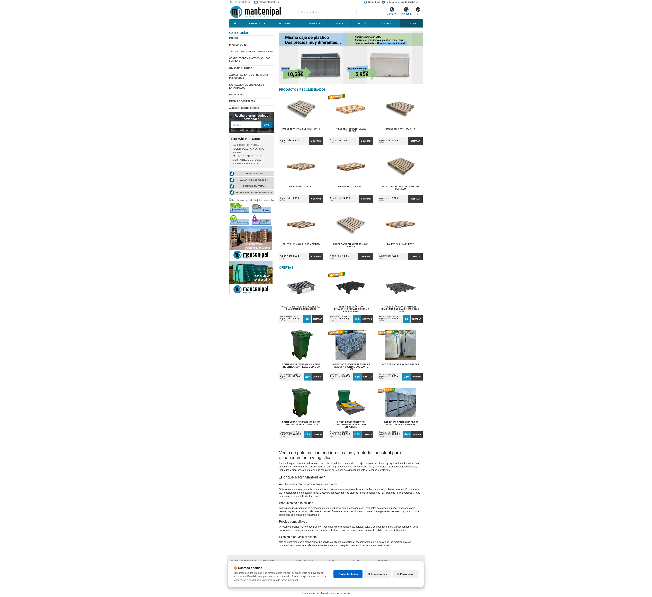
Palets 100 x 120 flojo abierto (301, 244)
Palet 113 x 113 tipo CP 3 (400, 129)
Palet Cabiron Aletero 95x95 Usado (350, 245)
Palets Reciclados (245, 145)
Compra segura (254, 173)
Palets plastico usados (248, 148)
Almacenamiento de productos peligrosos (249, 76)
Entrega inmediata (254, 186)
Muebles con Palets (242, 101)
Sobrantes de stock (246, 159)
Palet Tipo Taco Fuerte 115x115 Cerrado (400, 187)
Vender (411, 23)
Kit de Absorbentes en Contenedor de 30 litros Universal (351, 424)
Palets (233, 38)
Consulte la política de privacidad (244, 130)
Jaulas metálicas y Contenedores (251, 51)
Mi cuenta (406, 13)
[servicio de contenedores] (251, 277)
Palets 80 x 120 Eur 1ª (351, 186)
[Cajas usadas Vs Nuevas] (351, 57)
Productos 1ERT (239, 44)
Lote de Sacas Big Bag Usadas (400, 364)
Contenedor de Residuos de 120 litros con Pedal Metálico (301, 423)
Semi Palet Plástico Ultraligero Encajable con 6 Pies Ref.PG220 (351, 309)
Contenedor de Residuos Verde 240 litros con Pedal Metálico (301, 365)
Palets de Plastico (245, 163)
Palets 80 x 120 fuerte (400, 244)
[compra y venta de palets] (251, 242)
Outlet (362, 23)
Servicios (314, 23)
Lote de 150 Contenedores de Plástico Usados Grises (400, 423)
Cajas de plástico (240, 68)
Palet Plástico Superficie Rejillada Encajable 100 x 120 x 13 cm (400, 309)
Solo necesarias (377, 574)
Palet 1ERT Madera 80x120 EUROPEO (351, 130)
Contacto (392, 13)
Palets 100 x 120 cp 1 (301, 186)
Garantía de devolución (254, 179)
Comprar (316, 141)
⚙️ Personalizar (405, 574)
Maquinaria (236, 94)
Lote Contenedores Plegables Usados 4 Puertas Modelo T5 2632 (351, 366)
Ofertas (339, 23)
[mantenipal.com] (255, 11)
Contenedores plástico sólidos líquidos (249, 60)
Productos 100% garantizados (254, 192)
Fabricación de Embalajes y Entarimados (246, 86)
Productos (255, 23)
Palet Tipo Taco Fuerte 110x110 (301, 129)
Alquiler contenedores (244, 108)
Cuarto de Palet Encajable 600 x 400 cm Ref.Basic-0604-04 (301, 308)
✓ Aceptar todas (348, 574)
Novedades (285, 23)
